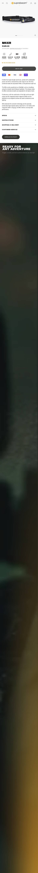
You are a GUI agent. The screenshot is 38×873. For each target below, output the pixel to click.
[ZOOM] (35, 35)
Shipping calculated (15, 48)
